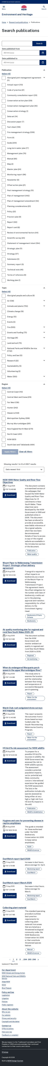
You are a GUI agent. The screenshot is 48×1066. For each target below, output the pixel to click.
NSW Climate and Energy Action (13, 973)
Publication (6, 70)
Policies (4, 1001)
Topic (4, 288)
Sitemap (5, 1052)
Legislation (6, 995)
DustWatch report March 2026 (17, 883)
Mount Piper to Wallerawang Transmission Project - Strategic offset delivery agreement (22, 565)
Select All (6, 74)
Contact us (6, 1026)
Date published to (9, 58)
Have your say (7, 1032)
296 (34, 959)
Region (5, 384)
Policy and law (8, 992)
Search (39, 43)
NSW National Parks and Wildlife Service (14, 977)
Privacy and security (9, 1018)
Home (4, 22)
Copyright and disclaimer (11, 1021)
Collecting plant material (14, 908)
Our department (9, 970)
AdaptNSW (6, 982)
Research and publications (18, 22)
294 (25, 959)
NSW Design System (15, 1061)
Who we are (6, 1012)
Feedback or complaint (10, 1035)
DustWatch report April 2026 (16, 859)
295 (30, 959)
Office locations (8, 1029)
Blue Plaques (6, 988)
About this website (10, 1009)
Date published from (11, 49)
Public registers (7, 1005)
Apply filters (10, 452)
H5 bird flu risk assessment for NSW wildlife (23, 748)
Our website (6, 1015)
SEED (4, 985)
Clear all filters (25, 452)
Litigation (5, 998)
